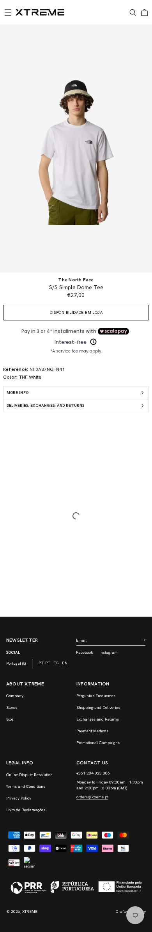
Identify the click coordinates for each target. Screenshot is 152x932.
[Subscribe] (143, 640)
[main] (76, 321)
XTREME (29, 911)
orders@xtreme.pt (92, 797)
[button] (7, 12)
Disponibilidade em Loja (76, 312)
